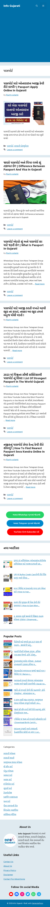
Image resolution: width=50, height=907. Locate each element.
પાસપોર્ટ (10, 145)
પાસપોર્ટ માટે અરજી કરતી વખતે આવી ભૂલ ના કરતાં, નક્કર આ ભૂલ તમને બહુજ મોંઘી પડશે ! (24, 311)
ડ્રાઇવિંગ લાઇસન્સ (10, 797)
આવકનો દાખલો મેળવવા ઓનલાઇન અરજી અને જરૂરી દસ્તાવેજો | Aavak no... (30, 682)
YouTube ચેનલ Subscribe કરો (26, 532)
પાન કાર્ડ (6, 801)
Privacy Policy (9, 870)
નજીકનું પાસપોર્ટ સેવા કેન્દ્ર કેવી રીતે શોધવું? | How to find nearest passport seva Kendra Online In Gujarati (24, 449)
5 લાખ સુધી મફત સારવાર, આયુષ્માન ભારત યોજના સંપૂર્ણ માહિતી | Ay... (28, 701)
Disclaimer (8, 874)
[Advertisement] (25, 37)
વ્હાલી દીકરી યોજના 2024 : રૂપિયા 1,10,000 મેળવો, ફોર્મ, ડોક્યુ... (27, 653)
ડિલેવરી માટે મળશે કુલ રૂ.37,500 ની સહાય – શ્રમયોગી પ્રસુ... (28, 643)
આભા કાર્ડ (7, 779)
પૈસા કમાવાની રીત (10, 805)
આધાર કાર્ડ (7, 775)
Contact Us (8, 861)
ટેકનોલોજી (7, 792)
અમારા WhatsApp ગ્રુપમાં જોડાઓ (26, 515)
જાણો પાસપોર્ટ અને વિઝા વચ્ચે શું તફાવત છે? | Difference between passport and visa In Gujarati (24, 166)
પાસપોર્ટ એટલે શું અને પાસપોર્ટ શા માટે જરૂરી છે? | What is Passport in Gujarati (23, 245)
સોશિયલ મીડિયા (9, 814)
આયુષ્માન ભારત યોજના (12, 762)
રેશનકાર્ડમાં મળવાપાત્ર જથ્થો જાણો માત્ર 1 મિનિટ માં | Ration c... (29, 672)
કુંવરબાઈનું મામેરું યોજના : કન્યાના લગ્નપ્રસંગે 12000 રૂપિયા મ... (27, 663)
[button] (36, 5)
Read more (40, 283)
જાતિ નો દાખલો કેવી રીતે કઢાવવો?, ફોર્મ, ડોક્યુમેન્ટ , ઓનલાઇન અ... (29, 692)
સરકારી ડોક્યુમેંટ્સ (21, 145)
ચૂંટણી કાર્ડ (7, 788)
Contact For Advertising (14, 879)
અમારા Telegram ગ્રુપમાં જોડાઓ (26, 523)
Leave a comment (15, 149)
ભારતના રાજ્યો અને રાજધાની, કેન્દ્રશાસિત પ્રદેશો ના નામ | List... (27, 730)
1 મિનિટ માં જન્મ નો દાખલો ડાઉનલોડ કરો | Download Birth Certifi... (30, 721)
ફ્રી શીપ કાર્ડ (8, 766)
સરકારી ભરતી (8, 757)
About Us (7, 866)
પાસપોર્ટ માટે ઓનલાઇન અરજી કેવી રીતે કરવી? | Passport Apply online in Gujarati (23, 86)
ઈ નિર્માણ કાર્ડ (8, 784)
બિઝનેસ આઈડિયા (10, 810)
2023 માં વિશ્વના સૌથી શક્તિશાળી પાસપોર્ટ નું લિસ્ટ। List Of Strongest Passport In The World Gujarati (24, 378)
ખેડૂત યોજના (8, 771)
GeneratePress (37, 903)
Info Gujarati (11, 6)
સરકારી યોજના (9, 753)
